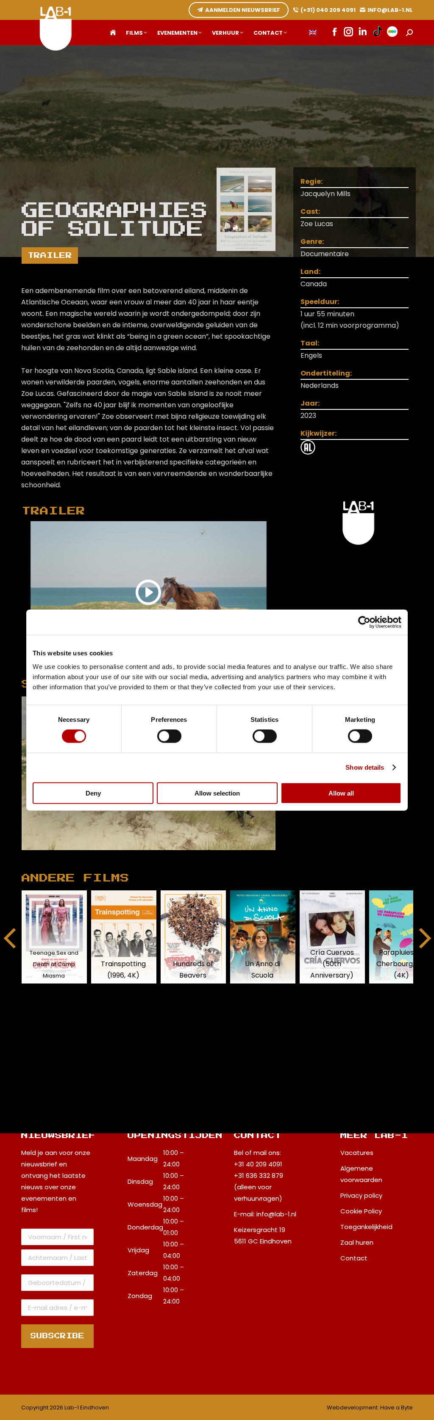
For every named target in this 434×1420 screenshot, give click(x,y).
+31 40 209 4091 (258, 1164)
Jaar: (310, 403)
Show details (364, 767)
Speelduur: (319, 302)
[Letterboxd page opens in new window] (392, 32)
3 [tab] (169, 856)
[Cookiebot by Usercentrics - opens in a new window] (364, 622)
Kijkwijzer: (318, 433)
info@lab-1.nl (276, 1214)
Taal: (309, 343)
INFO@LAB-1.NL (390, 10)
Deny (93, 792)
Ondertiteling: (326, 373)
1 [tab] (144, 856)
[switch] (169, 736)
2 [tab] (157, 856)
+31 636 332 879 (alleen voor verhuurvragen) (258, 1187)
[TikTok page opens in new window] (378, 32)
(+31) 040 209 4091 (328, 10)
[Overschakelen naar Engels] (313, 33)
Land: (310, 271)
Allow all (341, 792)
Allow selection (217, 792)
